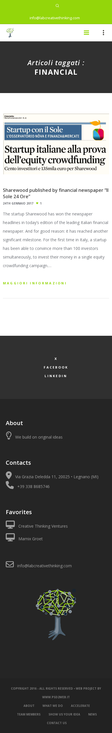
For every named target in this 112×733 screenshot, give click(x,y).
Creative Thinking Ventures (43, 526)
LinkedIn (56, 376)
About (29, 706)
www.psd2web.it (56, 697)
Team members (28, 714)
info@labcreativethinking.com (55, 18)
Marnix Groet (30, 538)
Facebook (56, 367)
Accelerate (80, 706)
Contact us (57, 723)
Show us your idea (64, 714)
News (92, 714)
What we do (53, 706)
